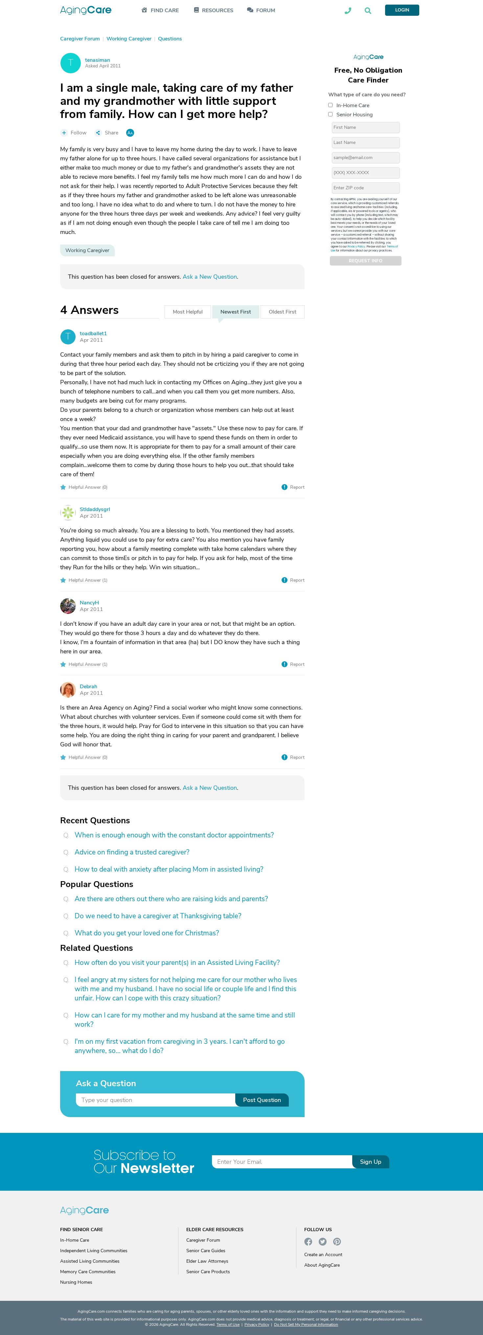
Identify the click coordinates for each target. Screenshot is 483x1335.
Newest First (235, 312)
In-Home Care (352, 105)
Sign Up (370, 1162)
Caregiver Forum (203, 1240)
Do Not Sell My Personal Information (306, 1324)
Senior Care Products (208, 1272)
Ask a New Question (210, 277)
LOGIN (402, 10)
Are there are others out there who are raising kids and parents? (171, 898)
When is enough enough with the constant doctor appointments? (174, 835)
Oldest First (282, 312)
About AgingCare (322, 1265)
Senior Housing (354, 114)
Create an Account (323, 1255)
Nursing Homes (76, 1282)
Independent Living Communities (93, 1251)
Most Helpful (188, 312)
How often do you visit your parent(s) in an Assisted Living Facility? (177, 962)
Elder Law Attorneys (207, 1261)
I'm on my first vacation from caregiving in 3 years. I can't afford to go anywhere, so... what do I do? (180, 1046)
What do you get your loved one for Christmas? (147, 933)
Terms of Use (228, 1324)
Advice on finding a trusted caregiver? (132, 852)
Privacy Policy (356, 246)
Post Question (262, 1100)
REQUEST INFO (365, 261)
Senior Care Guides (205, 1251)
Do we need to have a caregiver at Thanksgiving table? (158, 916)
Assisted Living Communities (90, 1261)
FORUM (265, 10)
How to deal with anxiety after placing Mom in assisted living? (169, 869)
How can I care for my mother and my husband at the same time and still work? (185, 1020)
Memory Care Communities (88, 1272)
